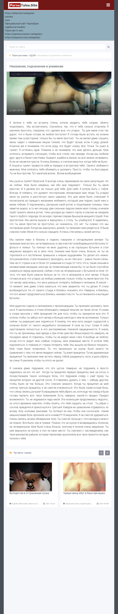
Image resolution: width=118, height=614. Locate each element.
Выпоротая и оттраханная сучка (29, 493)
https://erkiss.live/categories (19, 13)
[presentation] (101, 452)
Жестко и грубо (26, 74)
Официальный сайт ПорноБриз (22, 23)
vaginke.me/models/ (15, 27)
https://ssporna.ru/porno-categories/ (23, 34)
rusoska (9, 16)
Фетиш (38, 74)
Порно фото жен (14, 30)
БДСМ (15, 74)
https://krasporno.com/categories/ (22, 37)
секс (7, 20)
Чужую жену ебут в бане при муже (84, 493)
